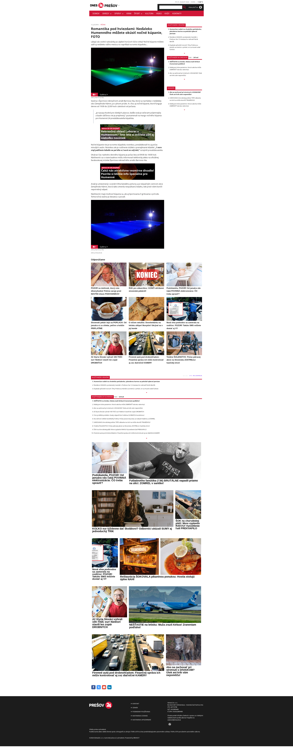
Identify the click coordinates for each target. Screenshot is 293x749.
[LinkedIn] (109, 687)
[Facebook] (93, 687)
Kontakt (135, 704)
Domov (96, 13)
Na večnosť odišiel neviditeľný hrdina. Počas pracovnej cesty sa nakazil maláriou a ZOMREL (124, 419)
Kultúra (149, 13)
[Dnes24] (111, 5)
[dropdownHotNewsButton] (184, 110)
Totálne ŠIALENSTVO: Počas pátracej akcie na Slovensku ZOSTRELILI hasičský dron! (122, 426)
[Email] (104, 687)
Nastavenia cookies (140, 716)
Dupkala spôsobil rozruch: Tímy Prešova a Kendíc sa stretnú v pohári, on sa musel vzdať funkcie (185, 47)
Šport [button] (137, 13)
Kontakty (176, 13)
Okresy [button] (106, 13)
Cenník (135, 708)
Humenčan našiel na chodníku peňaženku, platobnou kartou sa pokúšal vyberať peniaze (186, 31)
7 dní (189, 57)
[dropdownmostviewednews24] (184, 79)
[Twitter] (98, 687)
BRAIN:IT (136, 738)
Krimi (128, 13)
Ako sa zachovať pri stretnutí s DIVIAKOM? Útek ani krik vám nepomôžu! (186, 74)
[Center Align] (184, 7)
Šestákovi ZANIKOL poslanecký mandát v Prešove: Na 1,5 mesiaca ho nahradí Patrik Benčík (184, 39)
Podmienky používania (141, 712)
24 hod (195, 57)
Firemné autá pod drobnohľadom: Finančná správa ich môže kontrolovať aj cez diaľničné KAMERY (127, 433)
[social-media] (169, 724)
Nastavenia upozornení (141, 720)
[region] (119, 5)
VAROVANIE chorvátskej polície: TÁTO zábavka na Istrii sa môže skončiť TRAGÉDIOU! (185, 99)
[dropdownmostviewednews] (184, 53)
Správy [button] (118, 13)
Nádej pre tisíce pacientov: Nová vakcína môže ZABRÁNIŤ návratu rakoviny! (185, 68)
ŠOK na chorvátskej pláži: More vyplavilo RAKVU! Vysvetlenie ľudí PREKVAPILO (120, 429)
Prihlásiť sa (193, 7)
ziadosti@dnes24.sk (174, 720)
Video (159, 13)
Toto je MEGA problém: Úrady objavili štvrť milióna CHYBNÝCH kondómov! (119, 415)
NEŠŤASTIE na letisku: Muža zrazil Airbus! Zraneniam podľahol (185, 63)
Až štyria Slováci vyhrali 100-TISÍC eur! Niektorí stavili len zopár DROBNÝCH (119, 412)
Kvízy (167, 13)
